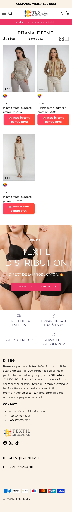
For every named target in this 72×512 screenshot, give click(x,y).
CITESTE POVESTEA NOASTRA (36, 286)
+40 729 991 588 (19, 420)
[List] (67, 39)
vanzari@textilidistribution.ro (28, 411)
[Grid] (61, 39)
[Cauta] (12, 13)
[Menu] (4, 13)
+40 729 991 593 (19, 416)
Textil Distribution (21, 499)
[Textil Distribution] (36, 13)
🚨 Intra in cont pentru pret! (19, 119)
